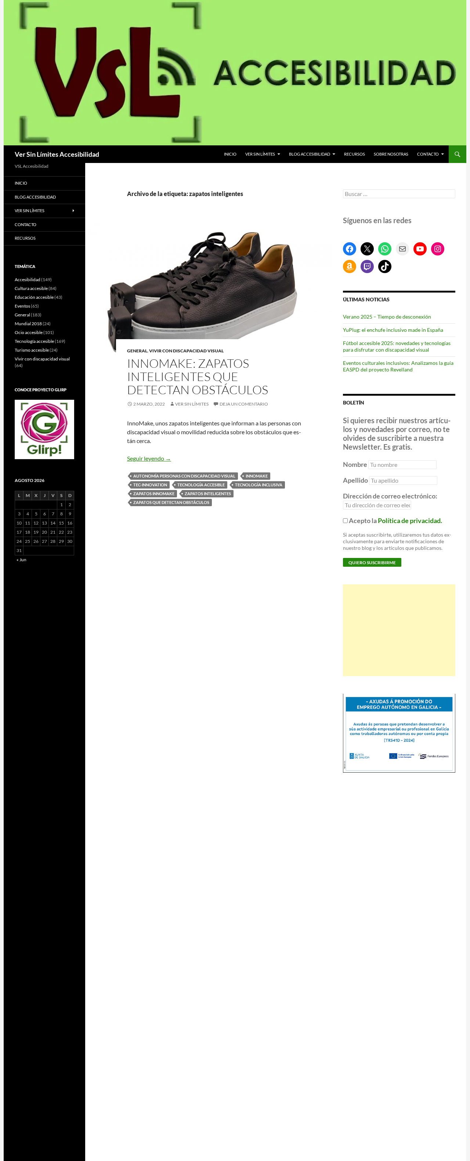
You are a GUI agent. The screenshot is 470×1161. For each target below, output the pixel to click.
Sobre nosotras (391, 154)
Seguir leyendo (149, 458)
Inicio (230, 154)
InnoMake (257, 476)
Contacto (428, 154)
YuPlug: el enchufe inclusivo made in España (393, 330)
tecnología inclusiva (258, 484)
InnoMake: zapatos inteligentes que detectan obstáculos (197, 376)
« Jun (21, 559)
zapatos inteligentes (208, 493)
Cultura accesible (31, 288)
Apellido (355, 480)
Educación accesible (34, 297)
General (137, 350)
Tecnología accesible (201, 484)
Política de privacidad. (410, 520)
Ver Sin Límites (260, 154)
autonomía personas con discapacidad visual (184, 476)
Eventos (22, 306)
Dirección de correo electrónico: (390, 496)
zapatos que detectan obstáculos (171, 502)
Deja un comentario (244, 404)
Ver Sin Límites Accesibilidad (57, 154)
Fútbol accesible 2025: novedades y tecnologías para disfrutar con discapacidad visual (397, 346)
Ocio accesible (29, 332)
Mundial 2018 (28, 323)
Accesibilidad (27, 279)
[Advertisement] (399, 630)
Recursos (354, 154)
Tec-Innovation (150, 484)
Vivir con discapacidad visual (186, 350)
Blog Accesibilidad (309, 154)
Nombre (355, 464)
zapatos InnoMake (153, 493)
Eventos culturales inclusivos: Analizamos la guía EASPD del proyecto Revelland (398, 366)
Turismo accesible (32, 350)
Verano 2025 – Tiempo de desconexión (387, 316)
